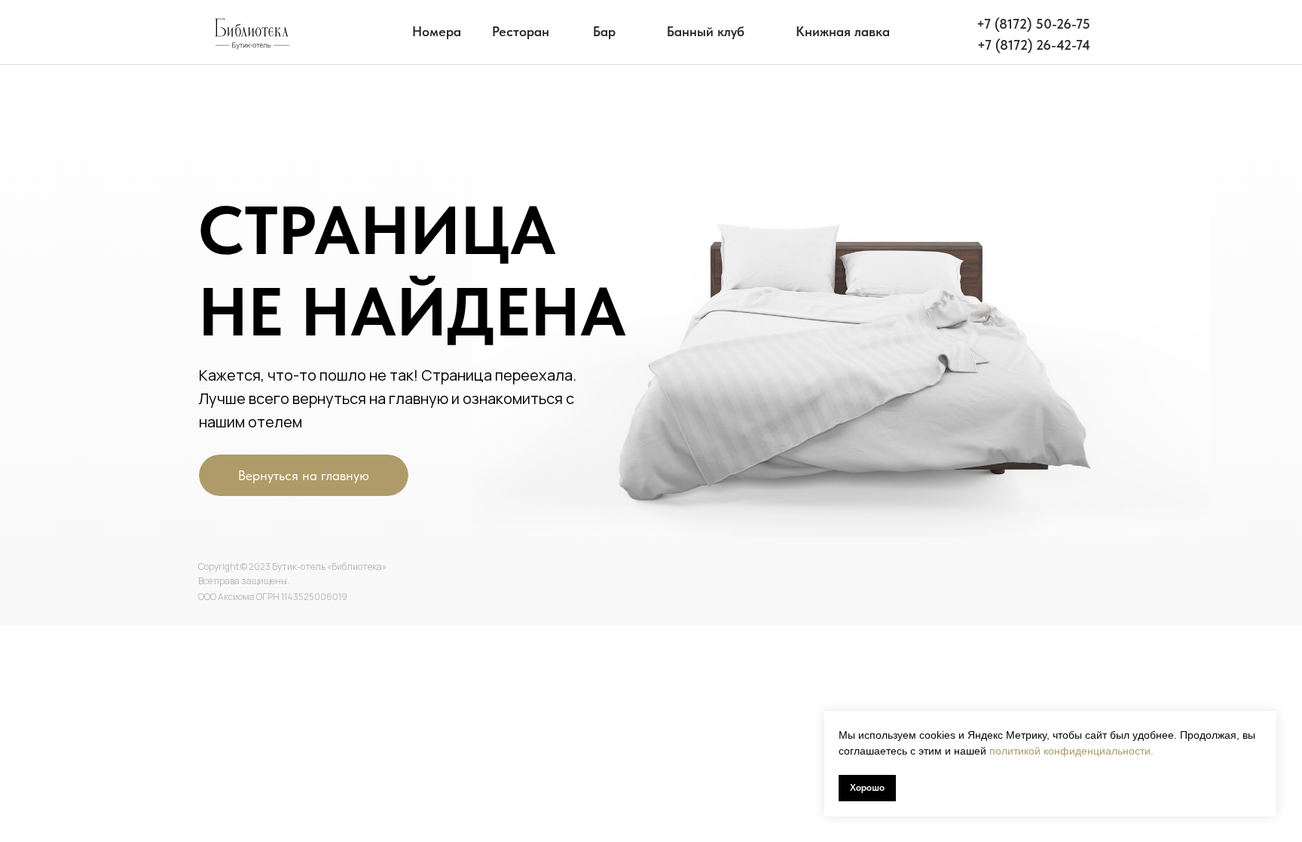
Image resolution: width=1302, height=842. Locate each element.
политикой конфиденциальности (1070, 751)
